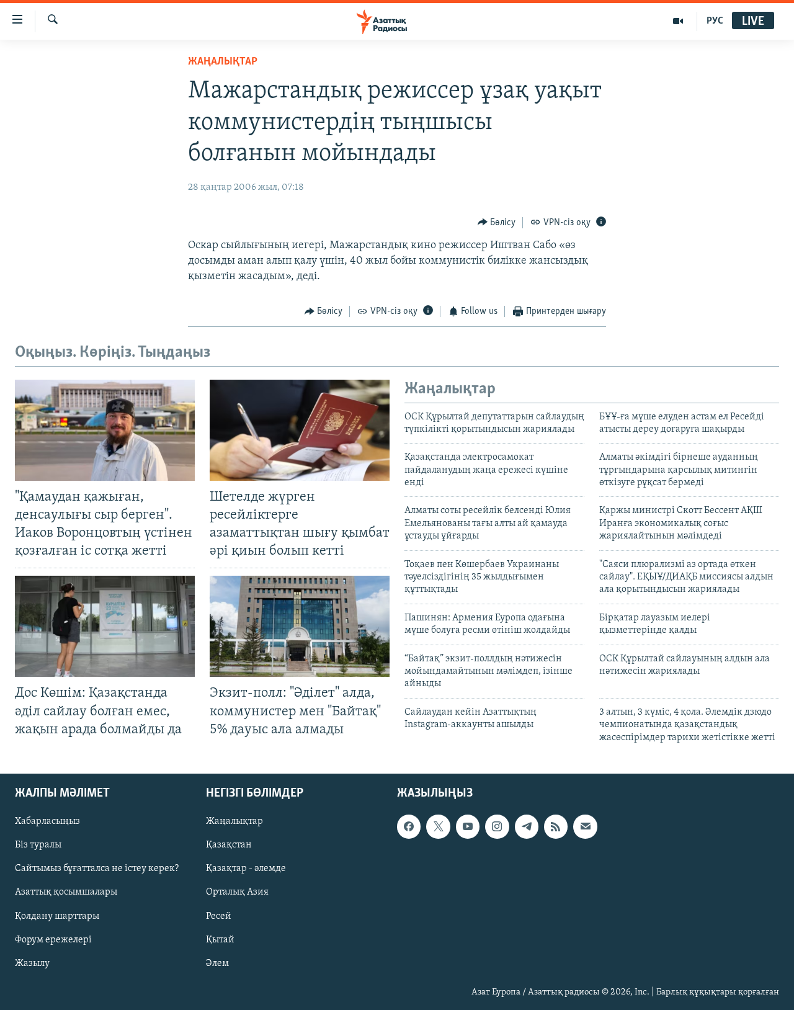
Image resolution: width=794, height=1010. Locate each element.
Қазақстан (229, 845)
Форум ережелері (53, 940)
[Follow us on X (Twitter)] (438, 826)
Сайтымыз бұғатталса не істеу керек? (97, 869)
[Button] (497, 223)
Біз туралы (38, 845)
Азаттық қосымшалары (66, 892)
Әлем (217, 963)
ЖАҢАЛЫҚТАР (222, 62)
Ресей (218, 916)
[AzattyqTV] (678, 21)
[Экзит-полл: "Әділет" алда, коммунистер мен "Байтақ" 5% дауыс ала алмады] (300, 626)
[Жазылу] (585, 826)
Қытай (220, 940)
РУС (715, 21)
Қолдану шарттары (57, 916)
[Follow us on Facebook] (409, 826)
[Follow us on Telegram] (526, 826)
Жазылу (32, 963)
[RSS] (556, 826)
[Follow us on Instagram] (497, 826)
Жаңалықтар (234, 821)
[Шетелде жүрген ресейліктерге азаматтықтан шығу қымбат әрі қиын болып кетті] (300, 430)
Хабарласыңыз (47, 821)
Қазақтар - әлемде (246, 869)
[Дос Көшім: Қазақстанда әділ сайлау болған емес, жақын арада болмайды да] (105, 626)
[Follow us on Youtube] (468, 826)
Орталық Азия (237, 892)
